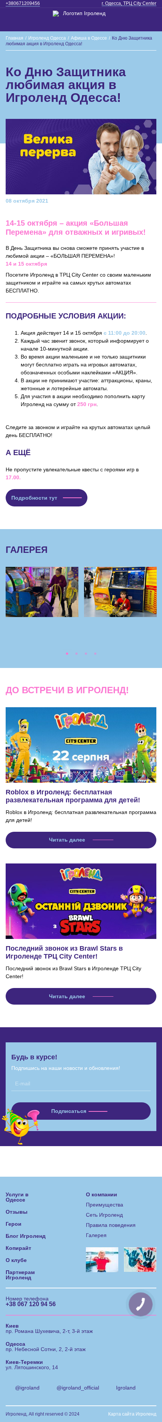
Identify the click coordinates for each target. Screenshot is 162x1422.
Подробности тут (34, 498)
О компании (101, 1194)
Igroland (126, 1387)
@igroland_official (78, 1387)
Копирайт (18, 1248)
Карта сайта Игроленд (132, 1414)
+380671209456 (23, 3)
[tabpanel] (42, 592)
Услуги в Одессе (17, 1197)
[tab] (67, 654)
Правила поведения (111, 1225)
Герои (13, 1224)
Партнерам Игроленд (20, 1274)
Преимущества (104, 1205)
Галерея (96, 1235)
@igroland (27, 1387)
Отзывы (17, 1212)
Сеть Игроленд (104, 1215)
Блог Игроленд (26, 1236)
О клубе (16, 1260)
